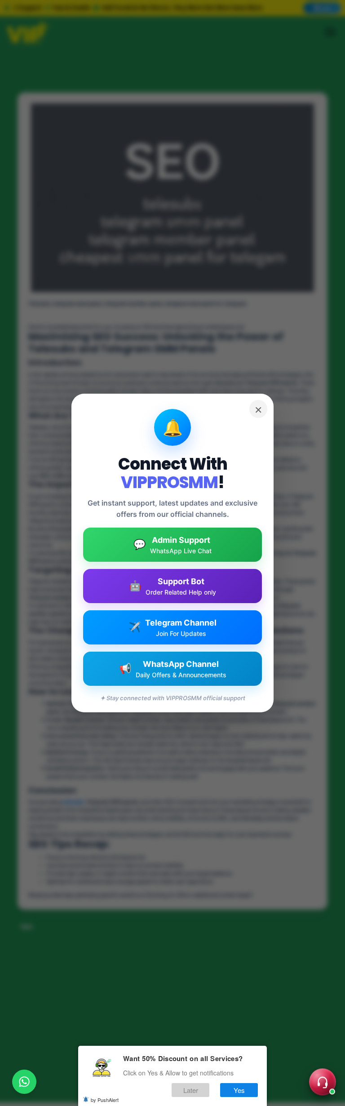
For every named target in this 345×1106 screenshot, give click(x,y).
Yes (239, 1090)
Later (190, 1090)
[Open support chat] (322, 1083)
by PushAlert (105, 1099)
